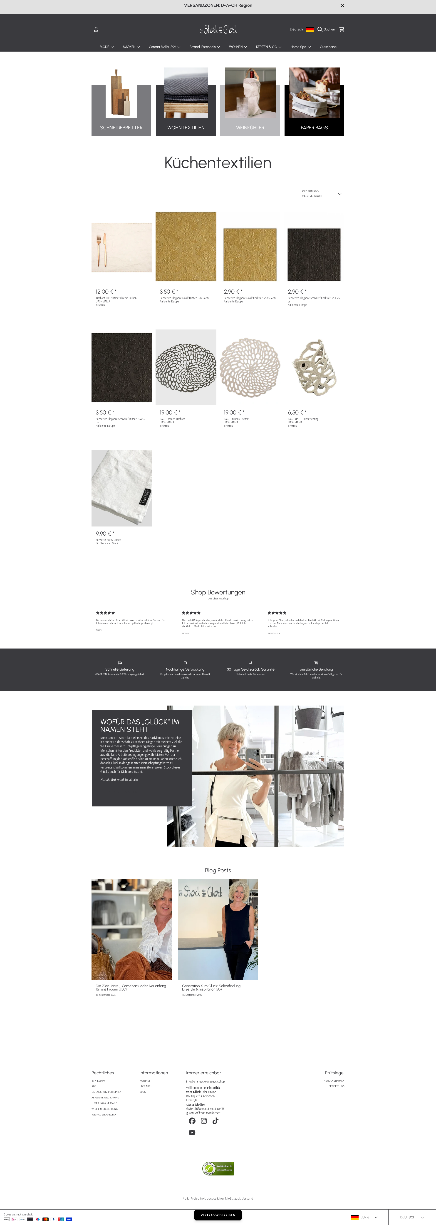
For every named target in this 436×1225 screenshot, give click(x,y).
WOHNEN (236, 47)
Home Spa (299, 47)
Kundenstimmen (334, 1080)
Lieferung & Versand (104, 1103)
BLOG (143, 1091)
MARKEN (129, 47)
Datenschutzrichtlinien (106, 1091)
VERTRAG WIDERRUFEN (218, 1215)
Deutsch (296, 29)
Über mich (146, 1086)
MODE (105, 47)
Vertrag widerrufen (104, 1114)
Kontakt (145, 1080)
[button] (327, 29)
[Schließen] (342, 5)
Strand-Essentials (203, 47)
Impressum (98, 1080)
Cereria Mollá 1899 (163, 47)
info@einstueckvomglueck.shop (205, 1081)
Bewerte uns (336, 1086)
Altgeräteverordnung (105, 1097)
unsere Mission (124, 792)
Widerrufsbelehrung (105, 1108)
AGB (94, 1086)
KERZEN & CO (267, 47)
